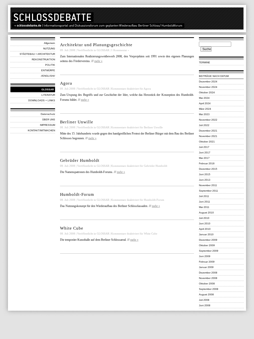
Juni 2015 (204, 174)
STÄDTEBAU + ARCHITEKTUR (37, 54)
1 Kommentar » (120, 50)
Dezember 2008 (208, 272)
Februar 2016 (207, 163)
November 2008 (208, 278)
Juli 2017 (204, 147)
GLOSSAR (47, 89)
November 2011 (208, 185)
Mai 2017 (204, 158)
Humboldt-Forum (77, 194)
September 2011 (208, 190)
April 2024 (205, 103)
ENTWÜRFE (48, 70)
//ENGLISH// (48, 75)
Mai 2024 (204, 98)
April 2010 (205, 229)
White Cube (71, 228)
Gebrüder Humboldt (79, 160)
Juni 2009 (204, 256)
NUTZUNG (49, 48)
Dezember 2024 (208, 81)
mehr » (98, 61)
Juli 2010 (204, 218)
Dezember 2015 (208, 169)
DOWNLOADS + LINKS (41, 100)
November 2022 (208, 119)
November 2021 (208, 136)
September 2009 (208, 250)
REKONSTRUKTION (43, 59)
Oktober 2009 (207, 245)
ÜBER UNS (48, 119)
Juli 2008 (204, 300)
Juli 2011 (204, 196)
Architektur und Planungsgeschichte (96, 44)
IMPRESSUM (47, 125)
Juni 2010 (204, 223)
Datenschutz (48, 114)
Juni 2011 (204, 201)
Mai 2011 (204, 207)
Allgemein (49, 43)
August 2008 (206, 294)
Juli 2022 (204, 125)
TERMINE (204, 62)
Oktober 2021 (207, 141)
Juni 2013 (204, 179)
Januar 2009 (206, 267)
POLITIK (50, 65)
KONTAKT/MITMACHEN (41, 130)
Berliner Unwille (76, 122)
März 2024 (205, 108)
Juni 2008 (204, 305)
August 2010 (206, 212)
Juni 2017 (204, 152)
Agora (66, 83)
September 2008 (208, 289)
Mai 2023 (204, 114)
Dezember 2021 (208, 130)
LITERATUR (48, 95)
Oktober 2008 (207, 283)
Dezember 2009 (208, 239)
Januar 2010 (206, 234)
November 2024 (208, 87)
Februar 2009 (207, 261)
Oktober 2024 (207, 92)
